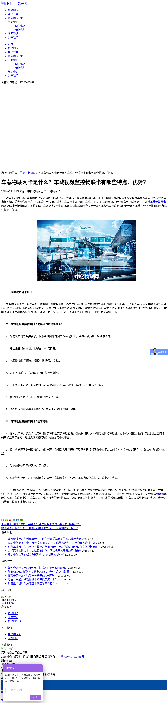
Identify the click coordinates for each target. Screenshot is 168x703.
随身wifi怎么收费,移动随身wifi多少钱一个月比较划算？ (40, 571)
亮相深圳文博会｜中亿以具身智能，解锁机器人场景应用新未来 (44, 550)
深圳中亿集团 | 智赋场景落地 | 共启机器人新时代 (36, 554)
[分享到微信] (21, 520)
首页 (10, 44)
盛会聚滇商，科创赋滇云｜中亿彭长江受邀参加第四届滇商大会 (44, 538)
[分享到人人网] (17, 520)
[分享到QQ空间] (6, 520)
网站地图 (13, 638)
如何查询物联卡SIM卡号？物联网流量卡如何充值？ (38, 567)
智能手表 (19, 29)
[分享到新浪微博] (10, 520)
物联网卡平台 (16, 18)
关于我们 (13, 37)
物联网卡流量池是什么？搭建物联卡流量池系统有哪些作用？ (41, 524)
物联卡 (160, 494)
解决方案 (13, 14)
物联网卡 (13, 10)
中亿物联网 (14, 634)
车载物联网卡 (158, 201)
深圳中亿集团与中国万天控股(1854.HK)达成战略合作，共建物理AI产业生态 (52, 542)
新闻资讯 (13, 33)
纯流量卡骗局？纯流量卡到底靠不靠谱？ (31, 583)
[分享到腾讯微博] (14, 520)
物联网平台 (14, 621)
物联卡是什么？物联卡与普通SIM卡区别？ (32, 575)
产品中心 (13, 60)
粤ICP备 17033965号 (72, 656)
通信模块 (19, 25)
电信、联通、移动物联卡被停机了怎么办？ (33, 579)
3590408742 (7, 603)
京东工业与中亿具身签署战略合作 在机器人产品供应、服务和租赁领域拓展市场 (54, 546)
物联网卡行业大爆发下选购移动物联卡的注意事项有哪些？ (39, 528)
